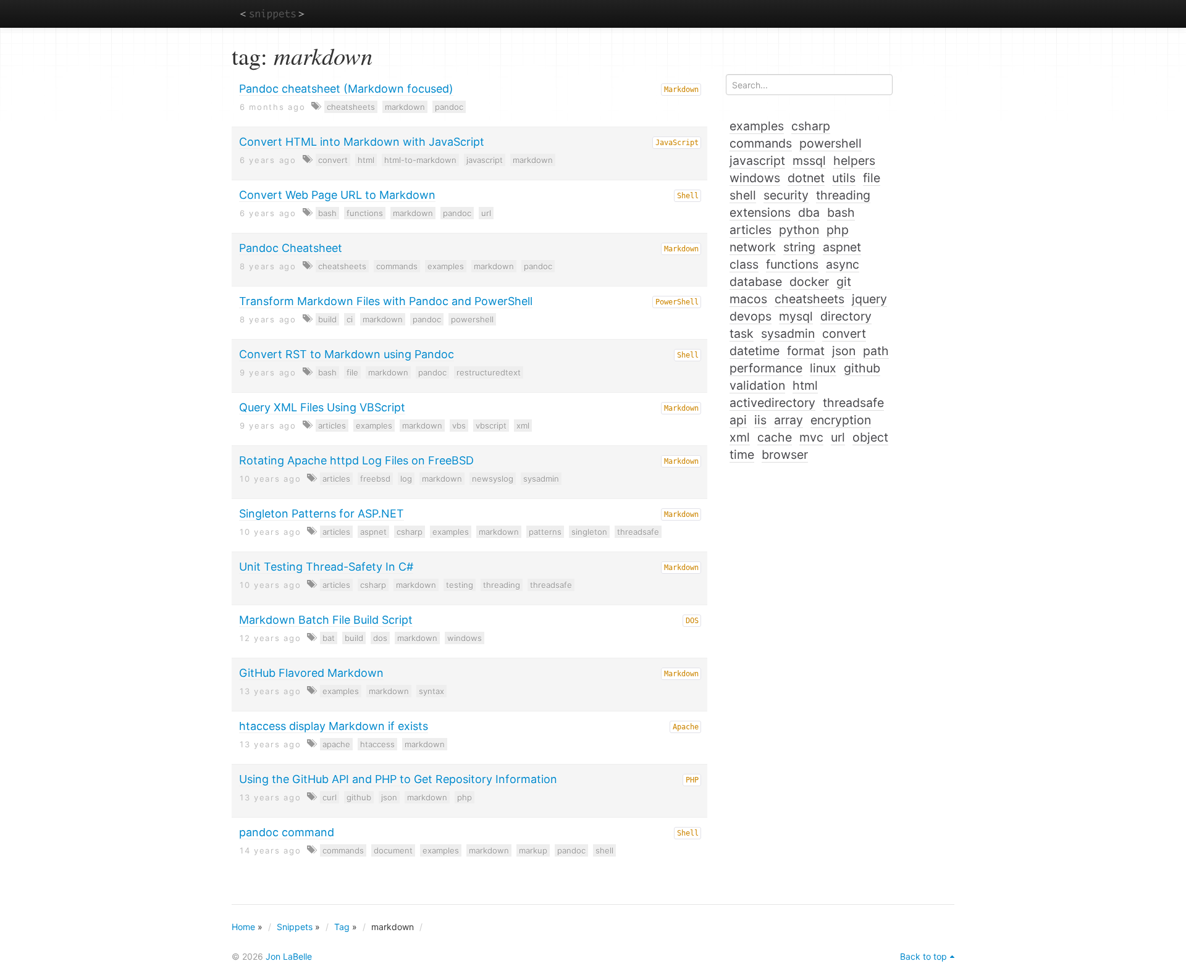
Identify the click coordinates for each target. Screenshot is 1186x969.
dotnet (806, 177)
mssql (809, 160)
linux (823, 368)
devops (751, 316)
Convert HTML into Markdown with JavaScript (361, 141)
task (742, 333)
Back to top (923, 956)
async (842, 264)
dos (380, 638)
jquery (869, 299)
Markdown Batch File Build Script (326, 619)
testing (459, 585)
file (352, 372)
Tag (342, 926)
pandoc (449, 107)
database (756, 281)
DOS (692, 620)
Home (243, 926)
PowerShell (677, 302)
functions (365, 213)
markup (533, 850)
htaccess (377, 744)
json (389, 797)
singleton (589, 532)
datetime (755, 350)
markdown (405, 107)
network (753, 247)
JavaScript (677, 142)
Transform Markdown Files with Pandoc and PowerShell (385, 301)
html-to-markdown (420, 160)
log (406, 479)
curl (329, 797)
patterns (545, 532)
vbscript (491, 425)
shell (604, 850)
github (359, 797)
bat (328, 638)
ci (350, 319)
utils (844, 177)
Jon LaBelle (289, 956)
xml (522, 425)
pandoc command (286, 832)
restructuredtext (488, 372)
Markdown (681, 89)
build (327, 319)
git (843, 281)
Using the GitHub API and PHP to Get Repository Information (398, 779)
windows (464, 638)
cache (774, 437)
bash (327, 213)
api (738, 420)
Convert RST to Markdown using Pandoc (346, 354)
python (799, 229)
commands (397, 266)
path (876, 350)
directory (846, 316)
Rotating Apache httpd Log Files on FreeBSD (356, 460)
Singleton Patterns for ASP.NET (321, 513)
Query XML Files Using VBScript (322, 407)
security (786, 195)
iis (760, 420)
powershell (472, 319)
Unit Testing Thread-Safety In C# (326, 566)
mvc (811, 437)
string (799, 247)
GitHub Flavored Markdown (311, 672)
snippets (272, 13)
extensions (760, 212)
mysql (796, 316)
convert (333, 160)
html (366, 160)
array (788, 420)
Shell (688, 195)
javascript (484, 160)
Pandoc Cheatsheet (290, 247)
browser (785, 454)
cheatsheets (351, 107)
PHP (692, 780)
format (806, 350)
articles (332, 425)
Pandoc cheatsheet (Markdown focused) (346, 88)
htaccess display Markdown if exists (333, 725)
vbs (459, 425)
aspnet (373, 532)
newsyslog (492, 479)
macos (748, 299)
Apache (686, 727)
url (486, 213)
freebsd (375, 479)
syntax (431, 691)
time (742, 454)
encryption (840, 420)
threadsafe (638, 532)
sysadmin (541, 479)
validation (757, 385)
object (870, 437)
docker (809, 281)
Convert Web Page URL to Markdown (337, 194)
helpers (854, 160)
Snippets (295, 926)
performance (766, 368)
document (393, 850)
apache (336, 744)
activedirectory (772, 402)
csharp (410, 532)
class (744, 264)
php (464, 797)
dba (809, 212)
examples (445, 266)
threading (501, 585)
